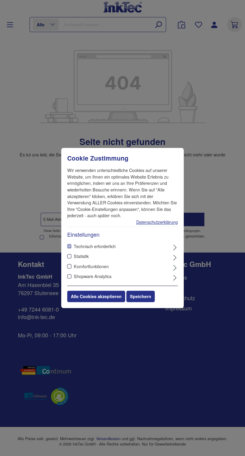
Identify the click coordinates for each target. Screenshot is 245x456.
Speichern (140, 297)
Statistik (81, 256)
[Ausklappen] (175, 247)
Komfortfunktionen (91, 266)
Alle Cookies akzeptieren (96, 297)
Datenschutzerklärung (157, 222)
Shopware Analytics (92, 276)
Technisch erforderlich (95, 246)
